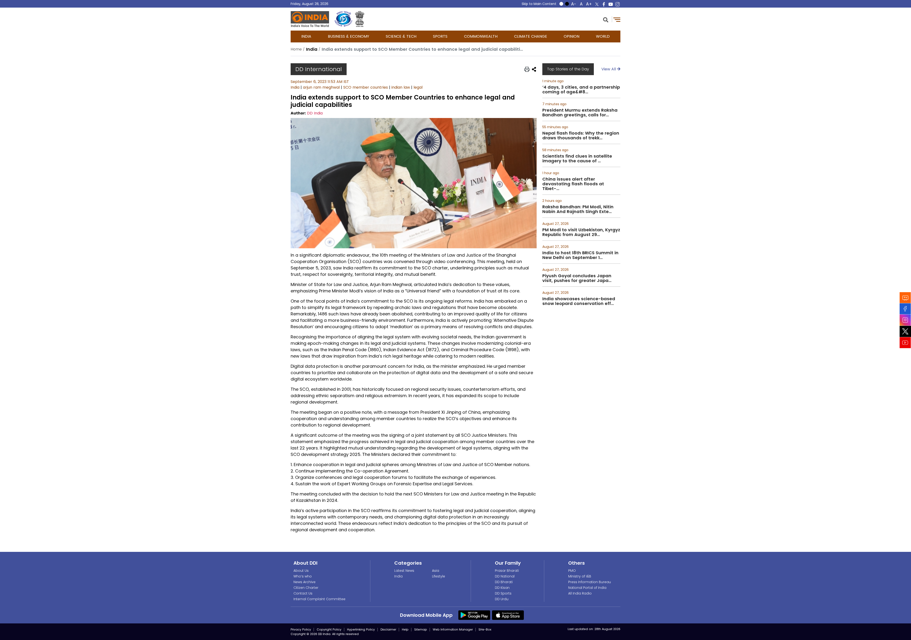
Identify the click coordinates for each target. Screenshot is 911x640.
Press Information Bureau (589, 582)
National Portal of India (587, 587)
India (306, 36)
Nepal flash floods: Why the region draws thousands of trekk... (580, 135)
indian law (400, 87)
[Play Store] (474, 615)
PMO (572, 570)
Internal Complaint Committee (319, 599)
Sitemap (420, 629)
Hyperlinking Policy (361, 629)
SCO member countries (365, 87)
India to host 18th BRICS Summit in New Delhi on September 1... (580, 255)
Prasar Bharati (507, 570)
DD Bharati (504, 582)
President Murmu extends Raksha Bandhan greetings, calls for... (580, 112)
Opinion (571, 36)
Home (296, 49)
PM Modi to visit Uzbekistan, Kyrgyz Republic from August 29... (581, 232)
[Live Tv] (905, 297)
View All (609, 69)
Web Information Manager (453, 629)
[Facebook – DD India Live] (604, 4)
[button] (605, 19)
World (603, 36)
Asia (435, 570)
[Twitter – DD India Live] (597, 4)
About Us (301, 570)
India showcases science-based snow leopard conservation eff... (578, 301)
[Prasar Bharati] (343, 19)
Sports (440, 36)
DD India (315, 113)
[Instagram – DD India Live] (617, 4)
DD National (505, 576)
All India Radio (580, 593)
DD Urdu (501, 599)
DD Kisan (502, 587)
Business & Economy (348, 36)
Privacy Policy (301, 629)
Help (405, 629)
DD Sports (503, 593)
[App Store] (508, 615)
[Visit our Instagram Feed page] (905, 320)
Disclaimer (388, 629)
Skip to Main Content (539, 3)
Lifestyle (438, 576)
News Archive (304, 582)
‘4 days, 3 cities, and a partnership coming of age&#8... (581, 89)
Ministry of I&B (579, 576)
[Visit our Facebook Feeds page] (905, 308)
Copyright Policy (329, 629)
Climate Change (530, 36)
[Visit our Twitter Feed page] (905, 331)
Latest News (404, 570)
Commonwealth (480, 36)
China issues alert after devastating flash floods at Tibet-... (573, 184)
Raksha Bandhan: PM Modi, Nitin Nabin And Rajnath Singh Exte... (578, 209)
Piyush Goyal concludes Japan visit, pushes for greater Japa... (576, 278)
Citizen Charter (305, 587)
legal (418, 87)
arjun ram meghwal (321, 87)
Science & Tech (401, 36)
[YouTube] (905, 342)
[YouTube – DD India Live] (611, 4)
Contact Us (302, 593)
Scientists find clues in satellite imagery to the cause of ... (577, 158)
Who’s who (302, 576)
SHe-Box (485, 629)
